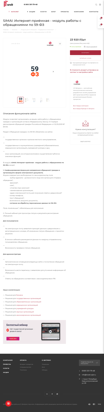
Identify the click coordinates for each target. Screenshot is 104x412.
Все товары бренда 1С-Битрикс (83, 108)
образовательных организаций (28, 302)
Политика (23, 370)
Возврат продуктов (26, 364)
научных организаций (25, 312)
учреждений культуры (25, 308)
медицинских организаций (27, 305)
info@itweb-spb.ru (89, 375)
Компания (7, 360)
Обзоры (44, 370)
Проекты (7, 364)
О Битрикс (46, 360)
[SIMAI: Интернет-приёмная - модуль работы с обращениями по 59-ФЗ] (34, 71)
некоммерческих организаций (28, 315)
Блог (43, 367)
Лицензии (45, 364)
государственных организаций (28, 298)
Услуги (6, 368)
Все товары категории (80, 106)
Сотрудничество (25, 367)
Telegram (52, 394)
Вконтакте (47, 394)
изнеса (20, 295)
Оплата (23, 360)
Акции (6, 372)
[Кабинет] (100, 5)
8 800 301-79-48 (30, 4)
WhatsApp (57, 394)
